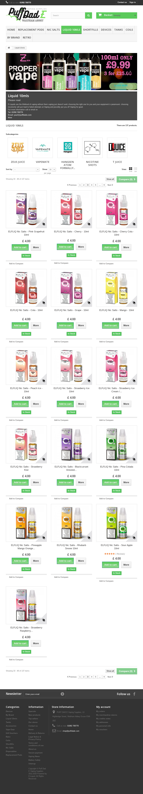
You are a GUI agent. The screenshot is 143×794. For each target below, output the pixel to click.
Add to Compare (16, 264)
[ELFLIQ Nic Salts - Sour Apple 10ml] (117, 522)
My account (103, 707)
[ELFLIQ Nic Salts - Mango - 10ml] (117, 287)
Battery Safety (34, 760)
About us (32, 749)
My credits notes (103, 719)
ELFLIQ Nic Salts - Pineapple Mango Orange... (26, 547)
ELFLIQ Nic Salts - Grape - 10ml (71, 310)
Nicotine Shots (92, 163)
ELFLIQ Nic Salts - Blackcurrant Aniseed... (71, 468)
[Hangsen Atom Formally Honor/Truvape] (67, 148)
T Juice (117, 162)
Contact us (122, 2)
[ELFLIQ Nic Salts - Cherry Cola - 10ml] (117, 209)
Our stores (33, 722)
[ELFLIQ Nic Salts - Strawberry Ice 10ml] (71, 365)
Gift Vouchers (12, 733)
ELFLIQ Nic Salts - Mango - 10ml (116, 310)
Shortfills (90, 29)
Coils (129, 29)
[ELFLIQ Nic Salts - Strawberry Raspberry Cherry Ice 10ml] (26, 605)
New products (34, 715)
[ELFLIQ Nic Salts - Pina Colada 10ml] (117, 444)
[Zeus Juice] (18, 148)
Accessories (11, 726)
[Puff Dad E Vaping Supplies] (26, 14)
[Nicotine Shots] (92, 148)
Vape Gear (10, 730)
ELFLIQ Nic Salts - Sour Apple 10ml (117, 547)
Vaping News (34, 756)
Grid (130, 171)
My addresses (102, 722)
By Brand (13, 37)
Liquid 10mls (71, 29)
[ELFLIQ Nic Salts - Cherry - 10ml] (71, 209)
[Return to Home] (8, 48)
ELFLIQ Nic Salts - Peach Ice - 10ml (26, 390)
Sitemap (32, 764)
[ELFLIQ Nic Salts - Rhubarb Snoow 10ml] (71, 522)
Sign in (132, 2)
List (135, 171)
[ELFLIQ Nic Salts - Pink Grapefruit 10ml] (26, 209)
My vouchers (101, 730)
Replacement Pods (31, 29)
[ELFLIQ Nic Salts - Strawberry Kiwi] (26, 444)
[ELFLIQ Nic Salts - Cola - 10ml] (26, 287)
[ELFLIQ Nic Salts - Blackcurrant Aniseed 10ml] (71, 444)
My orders (100, 711)
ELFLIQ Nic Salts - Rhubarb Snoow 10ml (71, 547)
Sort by (9, 169)
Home (11, 29)
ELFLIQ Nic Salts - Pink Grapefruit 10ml (26, 233)
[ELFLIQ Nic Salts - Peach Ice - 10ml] (26, 365)
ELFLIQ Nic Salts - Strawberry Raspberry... (26, 629)
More (10, 118)
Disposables (11, 751)
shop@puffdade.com (71, 731)
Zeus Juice (18, 162)
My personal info (103, 726)
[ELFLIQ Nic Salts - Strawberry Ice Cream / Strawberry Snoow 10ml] (117, 365)
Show (44, 169)
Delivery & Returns (36, 733)
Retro (27, 37)
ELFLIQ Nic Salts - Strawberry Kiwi (26, 468)
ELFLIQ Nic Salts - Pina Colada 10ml (116, 468)
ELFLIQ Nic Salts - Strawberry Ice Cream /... (116, 390)
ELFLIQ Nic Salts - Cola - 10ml (26, 310)
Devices (106, 29)
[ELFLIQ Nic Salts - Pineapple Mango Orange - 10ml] (26, 522)
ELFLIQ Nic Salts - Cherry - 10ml (71, 231)
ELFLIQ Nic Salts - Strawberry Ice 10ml (71, 390)
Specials (32, 711)
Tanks (118, 29)
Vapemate (42, 162)
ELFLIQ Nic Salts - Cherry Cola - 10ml (116, 233)
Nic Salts (53, 29)
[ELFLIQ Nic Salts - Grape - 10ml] (71, 287)
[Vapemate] (43, 148)
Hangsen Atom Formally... (67, 165)
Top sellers (33, 719)
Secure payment (35, 753)
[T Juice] (117, 148)
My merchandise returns (106, 715)
